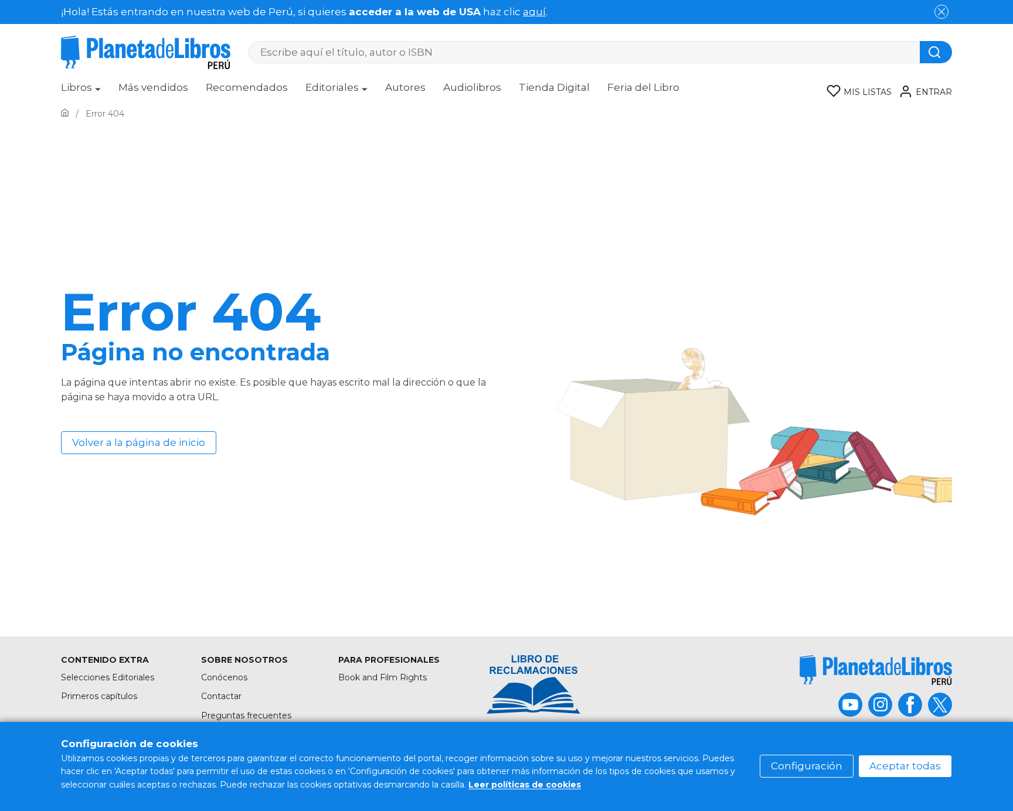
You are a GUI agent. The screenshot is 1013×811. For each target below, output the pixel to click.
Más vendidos (153, 87)
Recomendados (247, 87)
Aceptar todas (905, 766)
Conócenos (224, 677)
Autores (405, 87)
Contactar (221, 696)
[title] (876, 670)
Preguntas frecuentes (246, 715)
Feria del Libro (643, 87)
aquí (534, 12)
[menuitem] (81, 91)
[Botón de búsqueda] (936, 52)
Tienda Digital (554, 87)
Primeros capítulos (99, 696)
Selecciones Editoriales (107, 677)
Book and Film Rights (382, 677)
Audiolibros (472, 87)
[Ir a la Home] (65, 113)
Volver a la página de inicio (138, 442)
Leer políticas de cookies (524, 784)
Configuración (806, 766)
